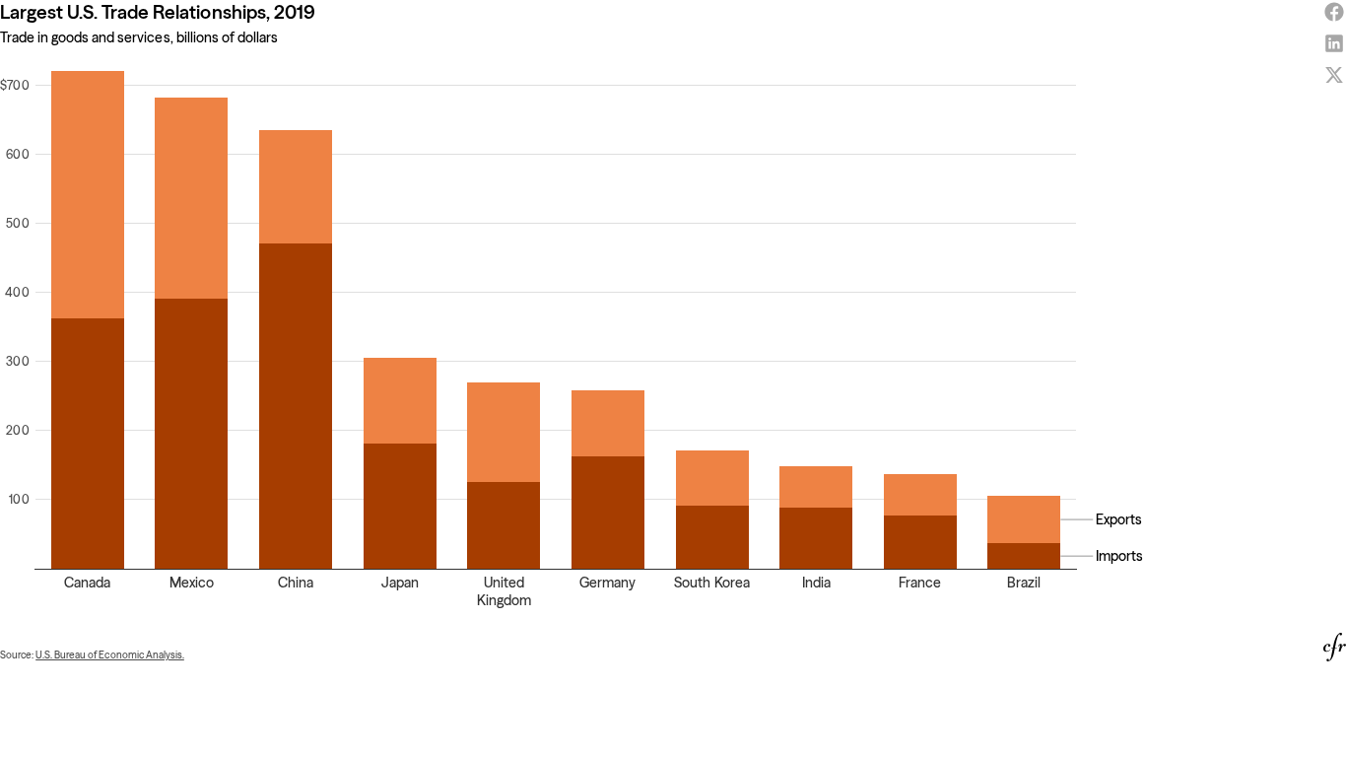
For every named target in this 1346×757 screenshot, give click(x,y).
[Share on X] (1334, 75)
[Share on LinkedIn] (1334, 43)
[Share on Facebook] (1334, 12)
